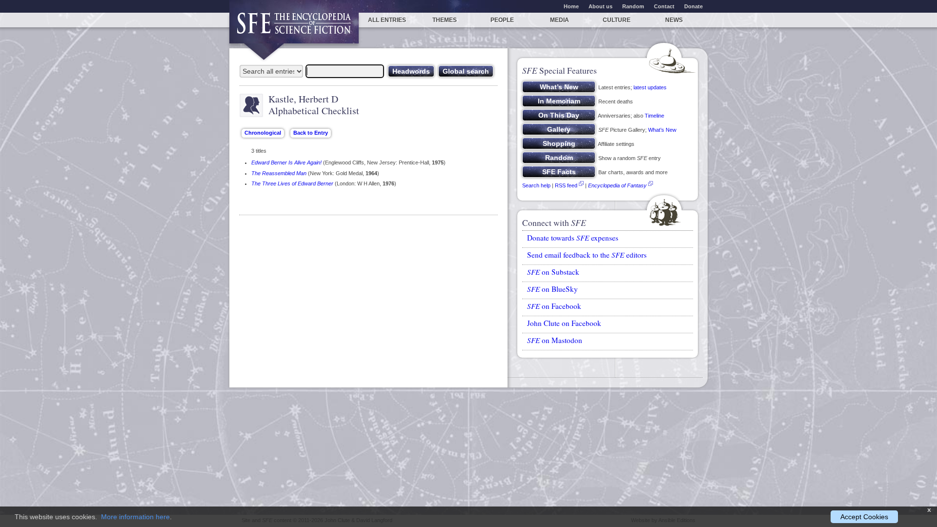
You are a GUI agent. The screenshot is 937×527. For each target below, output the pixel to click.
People (502, 20)
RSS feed (566, 185)
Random (633, 6)
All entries (387, 20)
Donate (693, 6)
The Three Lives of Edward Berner (292, 183)
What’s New (662, 130)
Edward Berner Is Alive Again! (286, 162)
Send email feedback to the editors (587, 255)
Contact (664, 6)
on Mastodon (554, 340)
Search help (536, 185)
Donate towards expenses (572, 238)
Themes (444, 20)
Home (571, 6)
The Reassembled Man (278, 173)
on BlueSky (552, 289)
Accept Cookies (864, 517)
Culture (617, 20)
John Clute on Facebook (564, 323)
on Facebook (554, 306)
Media (559, 20)
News (674, 20)
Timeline (654, 116)
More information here (135, 517)
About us (600, 6)
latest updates (650, 87)
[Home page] (294, 28)
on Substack (553, 272)
